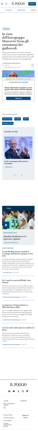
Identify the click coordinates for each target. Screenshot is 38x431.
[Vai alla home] (18, 4)
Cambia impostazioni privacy (7, 424)
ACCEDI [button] (25, 82)
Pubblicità (24, 400)
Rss (4, 406)
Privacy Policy (7, 414)
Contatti (5, 400)
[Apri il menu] (2, 4)
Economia (6, 29)
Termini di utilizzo (8, 416)
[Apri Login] (6, 3)
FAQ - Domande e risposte (9, 403)
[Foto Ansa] (18, 219)
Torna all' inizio (25, 415)
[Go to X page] (18, 390)
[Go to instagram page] (23, 390)
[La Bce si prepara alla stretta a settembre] (18, 147)
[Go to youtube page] (14, 390)
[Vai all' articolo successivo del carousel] (21, 174)
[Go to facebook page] (9, 390)
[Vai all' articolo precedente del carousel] (15, 174)
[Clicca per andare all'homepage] (18, 384)
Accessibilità (7, 419)
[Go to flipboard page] (27, 390)
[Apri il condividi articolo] (32, 65)
